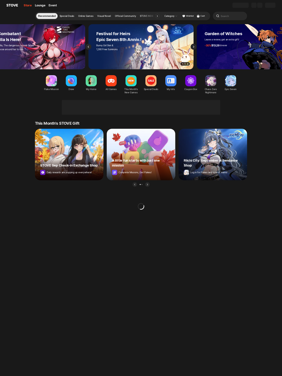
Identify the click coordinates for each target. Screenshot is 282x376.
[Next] (193, 47)
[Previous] (88, 47)
